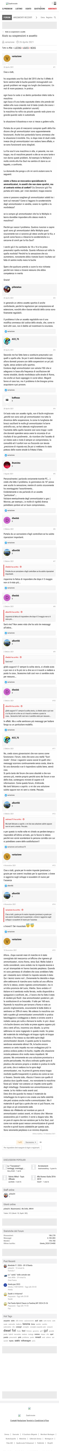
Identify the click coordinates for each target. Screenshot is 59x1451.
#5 (54, 474)
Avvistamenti (43, 1166)
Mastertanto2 (16, 1209)
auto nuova (47, 1321)
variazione (9, 42)
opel (51, 1334)
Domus (6, 1434)
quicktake (11, 1182)
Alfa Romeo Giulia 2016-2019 (46, 1177)
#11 (53, 749)
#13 (53, 865)
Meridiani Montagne (47, 1434)
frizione (29, 1331)
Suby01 (39, 1182)
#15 (53, 950)
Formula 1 (11, 1271)
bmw (33, 1324)
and (16, 847)
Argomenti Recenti (22, 17)
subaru (48, 1337)
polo (19, 1337)
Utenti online (10, 1204)
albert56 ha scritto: (12, 612)
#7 (54, 561)
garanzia (36, 1331)
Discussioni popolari (15, 1160)
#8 (54, 606)
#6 (54, 529)
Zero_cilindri (11, 1171)
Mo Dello (25, 1209)
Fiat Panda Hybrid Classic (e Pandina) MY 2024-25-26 (28, 1303)
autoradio (11, 1324)
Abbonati (52, 9)
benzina (26, 1323)
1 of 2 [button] (20, 1142)
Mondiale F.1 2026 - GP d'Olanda (20, 1265)
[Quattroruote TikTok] (28, 1424)
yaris (33, 1341)
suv (53, 1337)
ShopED (50, 1443)
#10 (53, 701)
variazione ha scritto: (12, 910)
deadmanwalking (43, 1168)
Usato (28, 9)
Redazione (21, 1420)
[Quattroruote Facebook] (21, 1424)
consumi (50, 1327)
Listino (18, 9)
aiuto (13, 1321)
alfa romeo (19, 1321)
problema (25, 1337)
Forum (7, 17)
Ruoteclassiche (11, 1439)
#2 (54, 298)
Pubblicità (40, 1443)
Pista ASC (9, 1443)
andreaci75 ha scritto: (13, 819)
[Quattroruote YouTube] (31, 1424)
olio (47, 1334)
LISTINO (17, 48)
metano (24, 1334)
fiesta (19, 1331)
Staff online (9, 1189)
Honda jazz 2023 (14, 1284)
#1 (54, 67)
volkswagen (26, 1340)
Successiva (30, 1142)
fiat (14, 1330)
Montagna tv (49, 1439)
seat (43, 1337)
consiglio (26, 1327)
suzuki (6, 1341)
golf (41, 1331)
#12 (53, 814)
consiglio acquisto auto (38, 1327)
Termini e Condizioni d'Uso (37, 1420)
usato (17, 1340)
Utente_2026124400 (47, 1243)
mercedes (17, 1334)
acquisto (7, 1321)
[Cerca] (55, 17)
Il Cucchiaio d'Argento (29, 1434)
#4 (54, 409)
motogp (30, 1334)
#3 (54, 350)
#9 (54, 652)
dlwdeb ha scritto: (12, 567)
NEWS (33, 48)
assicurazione (29, 1321)
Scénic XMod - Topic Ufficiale (16, 1177)
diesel (7, 1330)
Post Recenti (9, 1261)
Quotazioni (39, 9)
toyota (11, 1341)
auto (40, 1321)
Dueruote (16, 1434)
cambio (38, 1324)
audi (36, 1321)
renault (38, 1337)
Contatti (13, 1420)
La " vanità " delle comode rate (19, 1275)
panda (6, 1337)
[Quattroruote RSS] (38, 1424)
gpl (46, 1330)
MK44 (31, 1209)
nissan (43, 1334)
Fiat (9, 1308)
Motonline (22, 1439)
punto (32, 1337)
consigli (19, 1327)
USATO (26, 48)
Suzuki (10, 1299)
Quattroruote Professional (25, 1443)
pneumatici (13, 1337)
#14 (53, 904)
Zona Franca (12, 1280)
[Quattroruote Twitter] (34, 1424)
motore (37, 1334)
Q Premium (7, 9)
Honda (10, 1290)
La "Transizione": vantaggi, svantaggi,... (16, 1167)
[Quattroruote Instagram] (25, 1424)
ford (23, 1331)
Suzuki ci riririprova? (15, 1294)
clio (13, 1327)
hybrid (11, 1334)
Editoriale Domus (35, 1439)
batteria (18, 1324)
